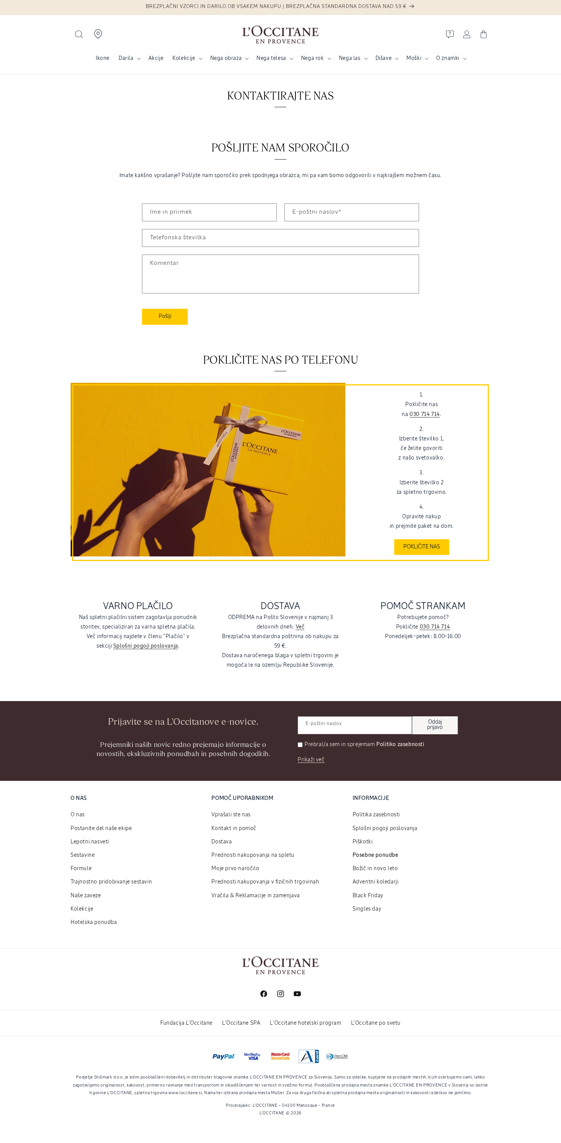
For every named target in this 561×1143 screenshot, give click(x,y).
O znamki (447, 58)
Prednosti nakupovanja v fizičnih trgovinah (265, 882)
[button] (79, 34)
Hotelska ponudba (94, 922)
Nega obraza (226, 58)
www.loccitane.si (185, 1093)
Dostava (221, 842)
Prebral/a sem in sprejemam (364, 744)
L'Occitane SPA (241, 1023)
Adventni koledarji (376, 882)
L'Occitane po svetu (376, 1023)
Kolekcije (183, 58)
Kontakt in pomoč (233, 828)
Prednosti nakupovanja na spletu (253, 855)
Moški (413, 58)
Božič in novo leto (375, 868)
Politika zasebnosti (376, 814)
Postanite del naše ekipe (101, 828)
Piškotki (363, 842)
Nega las (350, 58)
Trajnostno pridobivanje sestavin (111, 882)
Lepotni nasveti (90, 842)
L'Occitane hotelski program (305, 1023)
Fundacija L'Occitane (186, 1023)
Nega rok (312, 58)
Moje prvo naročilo (235, 868)
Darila (126, 58)
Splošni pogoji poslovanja (385, 828)
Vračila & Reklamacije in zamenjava (255, 895)
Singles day (367, 909)
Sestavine (83, 855)
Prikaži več (311, 760)
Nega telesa (271, 58)
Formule (81, 868)
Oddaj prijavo (435, 724)
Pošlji (165, 316)
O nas (78, 814)
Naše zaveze (86, 895)
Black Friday (368, 895)
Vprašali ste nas (231, 814)
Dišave (384, 58)
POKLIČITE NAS (421, 547)
